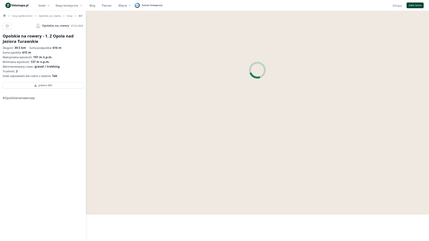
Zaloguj (397, 5)
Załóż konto (415, 5)
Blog (92, 5)
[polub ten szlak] (7, 26)
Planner (107, 5)
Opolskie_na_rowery (55, 25)
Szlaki (42, 5)
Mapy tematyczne (67, 5)
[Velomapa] (4, 15)
